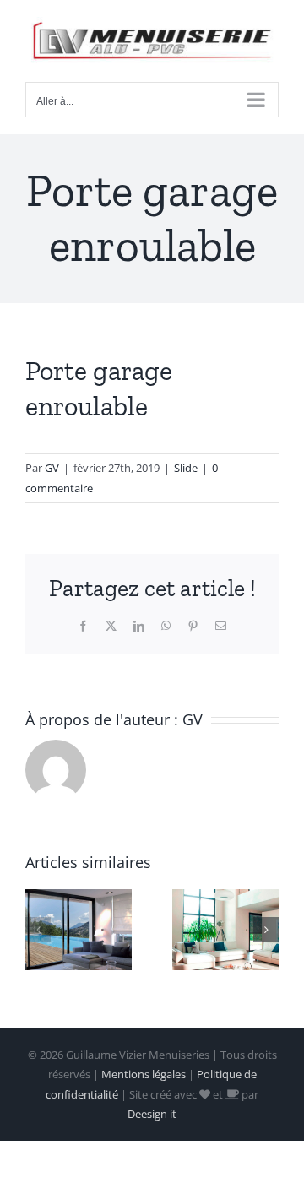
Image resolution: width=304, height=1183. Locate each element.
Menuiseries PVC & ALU (57, 929)
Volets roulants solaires (204, 929)
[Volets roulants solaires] (225, 930)
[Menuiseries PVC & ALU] (78, 930)
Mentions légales (143, 1074)
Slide (186, 467)
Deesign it (152, 1113)
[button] (38, 929)
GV (52, 467)
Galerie (99, 929)
